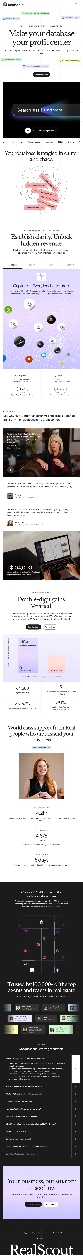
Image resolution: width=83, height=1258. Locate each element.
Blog (33, 1233)
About (19, 1233)
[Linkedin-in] (37, 1238)
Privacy (47, 1233)
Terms (40, 1233)
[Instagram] (46, 1238)
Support (26, 1233)
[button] (75, 4)
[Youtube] (41, 1238)
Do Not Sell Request (59, 1233)
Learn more (24, 677)
